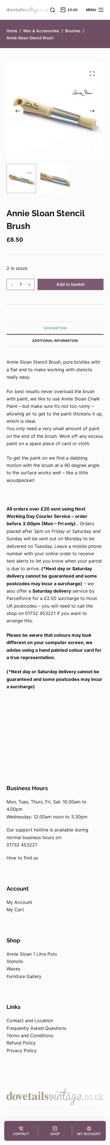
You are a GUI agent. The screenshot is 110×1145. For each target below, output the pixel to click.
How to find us (22, 858)
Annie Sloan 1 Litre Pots (31, 954)
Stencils (14, 961)
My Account (19, 902)
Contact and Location (29, 1020)
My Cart (15, 909)
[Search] (52, 10)
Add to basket (70, 284)
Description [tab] (55, 328)
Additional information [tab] (55, 340)
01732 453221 (21, 845)
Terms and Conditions (29, 1035)
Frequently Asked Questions (36, 1028)
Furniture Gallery (23, 976)
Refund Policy (21, 1043)
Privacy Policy (21, 1050)
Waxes (13, 969)
